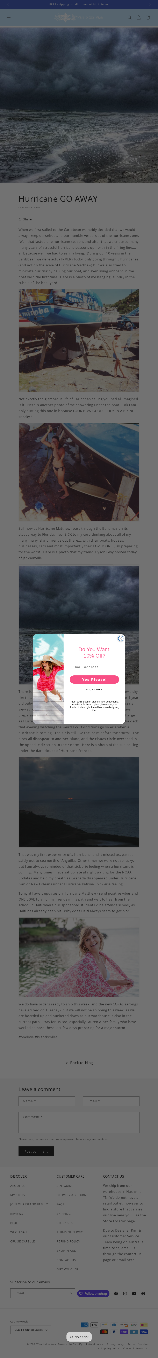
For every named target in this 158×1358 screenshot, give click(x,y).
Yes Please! (94, 679)
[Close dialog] (120, 638)
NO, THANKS (94, 690)
